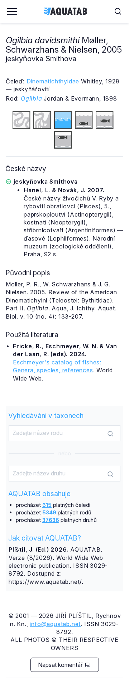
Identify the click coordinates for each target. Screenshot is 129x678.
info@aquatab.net (55, 624)
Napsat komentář (61, 664)
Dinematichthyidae (53, 81)
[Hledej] (110, 433)
